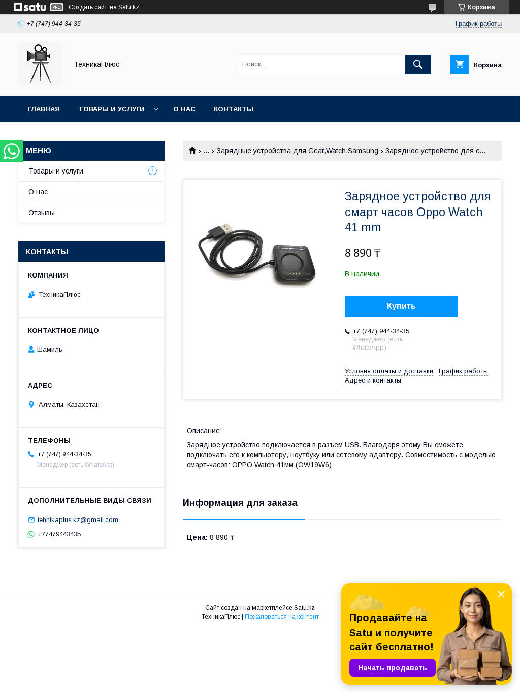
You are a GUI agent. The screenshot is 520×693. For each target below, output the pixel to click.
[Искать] (418, 64)
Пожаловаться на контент (282, 616)
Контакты (233, 109)
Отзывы (41, 213)
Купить (401, 306)
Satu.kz (304, 607)
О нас (184, 109)
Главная (43, 109)
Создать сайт (88, 7)
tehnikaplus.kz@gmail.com (78, 520)
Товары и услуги (111, 109)
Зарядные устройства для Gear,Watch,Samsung (297, 151)
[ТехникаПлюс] (39, 83)
